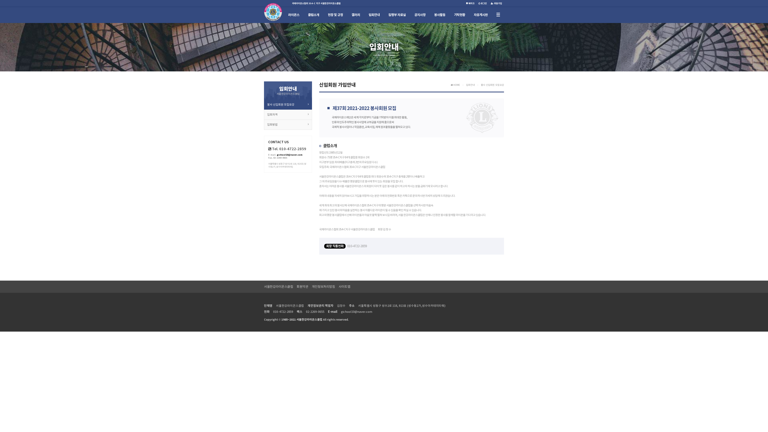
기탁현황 (459, 15)
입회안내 (374, 15)
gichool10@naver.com (289, 154)
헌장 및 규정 (335, 15)
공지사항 (420, 15)
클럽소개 (313, 15)
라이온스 (293, 15)
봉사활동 (439, 15)
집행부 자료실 (397, 15)
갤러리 (356, 15)
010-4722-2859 (283, 312)
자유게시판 (481, 15)
